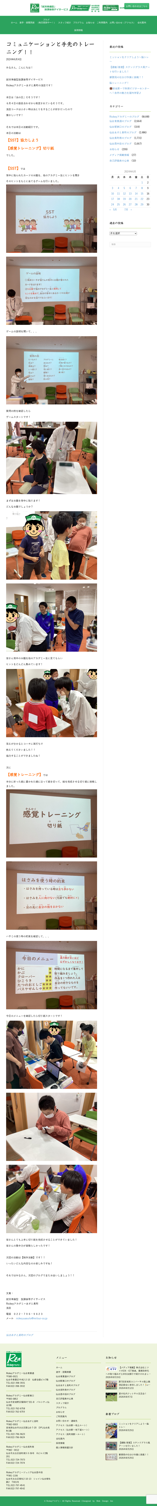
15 (142, 193)
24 (112, 204)
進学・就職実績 (26, 22)
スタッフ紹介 (64, 22)
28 (136, 204)
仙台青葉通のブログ (120, 121)
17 (112, 199)
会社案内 (142, 22)
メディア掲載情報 (119, 155)
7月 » (128, 209)
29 (142, 204)
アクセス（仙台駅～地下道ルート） (73, 1430)
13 (130, 193)
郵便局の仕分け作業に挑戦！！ (126, 77)
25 (118, 204)
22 (142, 199)
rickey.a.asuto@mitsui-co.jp (31, 1318)
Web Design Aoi (104, 1501)
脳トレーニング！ (119, 83)
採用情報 (78, 30)
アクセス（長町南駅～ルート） (71, 1434)
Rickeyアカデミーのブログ (124, 116)
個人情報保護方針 (64, 1448)
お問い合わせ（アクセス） (122, 22)
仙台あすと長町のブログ (19, 1335)
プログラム (61, 1408)
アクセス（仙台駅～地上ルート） (72, 1425)
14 (136, 193)
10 (112, 193)
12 (124, 193)
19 (124, 199)
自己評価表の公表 (119, 160)
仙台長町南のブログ (120, 138)
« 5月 (113, 209)
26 (124, 204)
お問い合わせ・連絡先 (66, 1421)
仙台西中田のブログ (120, 143)
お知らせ (90, 22)
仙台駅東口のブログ (120, 127)
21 (136, 199)
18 (118, 199)
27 (130, 204)
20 (130, 199)
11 (118, 193)
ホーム (14, 22)
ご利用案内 (102, 22)
